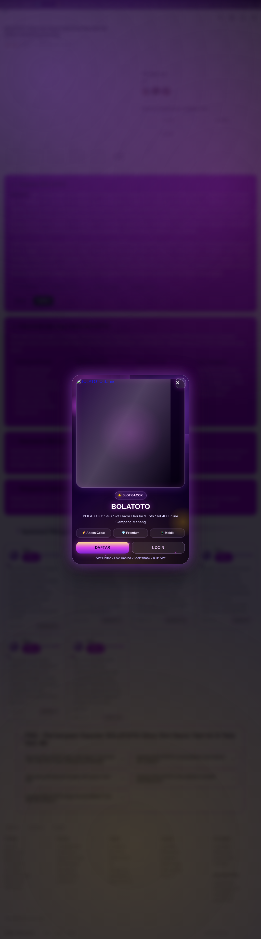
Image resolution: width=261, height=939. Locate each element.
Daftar (102, 547)
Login (158, 548)
